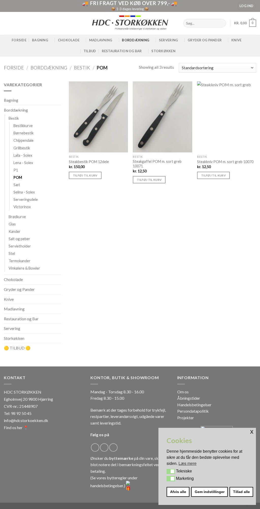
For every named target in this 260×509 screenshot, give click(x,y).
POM (17, 177)
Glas (12, 224)
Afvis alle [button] (178, 492)
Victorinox (22, 207)
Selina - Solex (24, 192)
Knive (236, 40)
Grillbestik (21, 148)
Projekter (185, 417)
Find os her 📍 (16, 427)
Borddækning (135, 40)
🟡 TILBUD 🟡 (17, 348)
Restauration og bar (122, 51)
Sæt (16, 185)
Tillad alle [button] (241, 492)
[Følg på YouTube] (113, 447)
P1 (15, 170)
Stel (12, 254)
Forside (19, 40)
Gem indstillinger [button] (209, 492)
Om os (183, 391)
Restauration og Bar (21, 318)
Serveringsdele (25, 199)
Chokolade (68, 40)
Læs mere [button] (187, 463)
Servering (168, 40)
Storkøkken (163, 51)
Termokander (19, 261)
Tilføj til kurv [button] (85, 175)
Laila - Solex (22, 155)
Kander (15, 231)
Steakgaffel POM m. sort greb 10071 (157, 163)
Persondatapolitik (193, 411)
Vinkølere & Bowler (24, 268)
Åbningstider (188, 398)
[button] (171, 471)
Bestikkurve (23, 126)
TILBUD (90, 51)
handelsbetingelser (106, 485)
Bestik (82, 68)
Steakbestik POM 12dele (89, 162)
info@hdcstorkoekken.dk (26, 420)
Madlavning (100, 40)
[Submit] (221, 23)
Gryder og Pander (205, 40)
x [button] (251, 431)
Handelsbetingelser (194, 404)
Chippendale (23, 140)
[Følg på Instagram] (104, 447)
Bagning (40, 40)
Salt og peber (19, 239)
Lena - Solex (23, 163)
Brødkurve (17, 217)
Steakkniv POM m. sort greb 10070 (225, 162)
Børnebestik (23, 133)
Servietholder (20, 246)
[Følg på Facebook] (95, 447)
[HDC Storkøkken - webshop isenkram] (130, 23)
